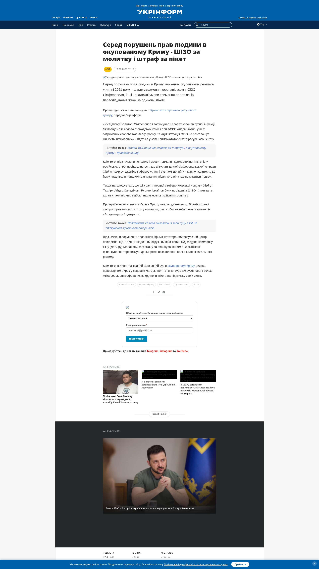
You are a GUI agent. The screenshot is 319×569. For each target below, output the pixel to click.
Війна (55, 25)
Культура (105, 25)
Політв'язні (164, 284)
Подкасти (108, 553)
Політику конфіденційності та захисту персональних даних (196, 564)
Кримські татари (126, 284)
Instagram (166, 351)
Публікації (108, 557)
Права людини (182, 284)
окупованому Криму (181, 265)
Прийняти (240, 564)
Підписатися (136, 338)
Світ (80, 25)
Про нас (166, 557)
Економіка (69, 25)
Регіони (91, 25)
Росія (196, 284)
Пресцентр (81, 17)
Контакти (185, 25)
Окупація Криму (146, 284)
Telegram (152, 351)
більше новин (159, 414)
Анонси (93, 17)
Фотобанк (68, 17)
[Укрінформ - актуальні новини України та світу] (159, 11)
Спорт (118, 25)
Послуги (56, 17)
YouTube (182, 351)
